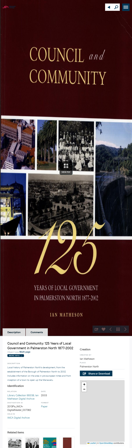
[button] (84, 384)
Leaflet (92, 443)
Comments (37, 332)
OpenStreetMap (106, 443)
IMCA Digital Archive (18, 417)
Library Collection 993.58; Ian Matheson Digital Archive (23, 396)
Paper (44, 406)
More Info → (15, 355)
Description (14, 332)
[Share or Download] (96, 329)
